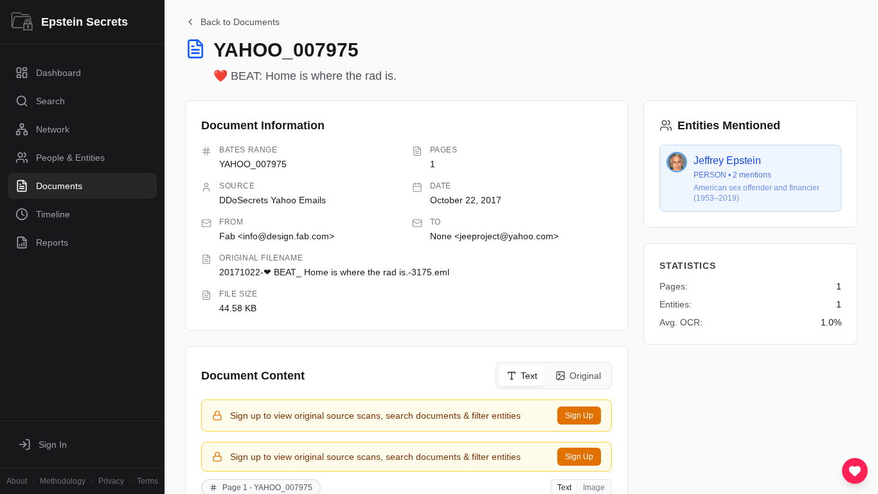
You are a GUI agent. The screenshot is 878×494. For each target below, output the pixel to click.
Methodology (62, 481)
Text (529, 375)
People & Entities (70, 157)
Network (52, 129)
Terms (147, 481)
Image (594, 487)
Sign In (53, 444)
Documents (59, 186)
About (16, 481)
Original (585, 375)
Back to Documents (240, 22)
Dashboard (58, 73)
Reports (52, 242)
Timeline (53, 214)
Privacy (111, 481)
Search (50, 101)
